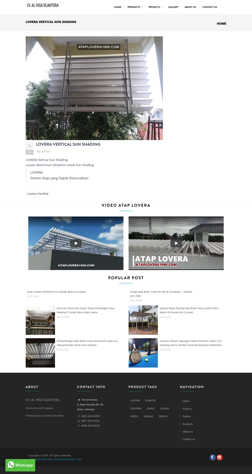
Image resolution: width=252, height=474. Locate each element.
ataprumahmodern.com (68, 459)
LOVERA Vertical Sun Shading (68, 144)
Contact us (209, 7)
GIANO (151, 408)
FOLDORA (135, 408)
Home (117, 7)
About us (190, 7)
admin (46, 151)
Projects (154, 7)
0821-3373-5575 (90, 420)
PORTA (134, 416)
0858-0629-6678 (90, 425)
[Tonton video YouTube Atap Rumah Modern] (220, 457)
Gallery (173, 7)
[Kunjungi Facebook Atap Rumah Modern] (213, 457)
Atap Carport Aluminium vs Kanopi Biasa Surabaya (56, 291)
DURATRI (150, 400)
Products (134, 7)
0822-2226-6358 (90, 416)
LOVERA (164, 408)
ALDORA (135, 400)
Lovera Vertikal (38, 193)
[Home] (43, 5)
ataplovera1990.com (39, 459)
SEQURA (148, 416)
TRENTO (163, 416)
